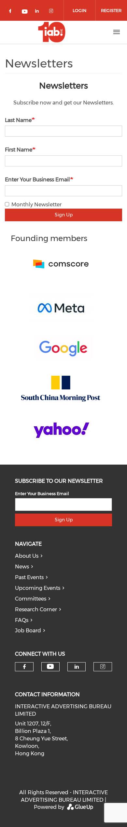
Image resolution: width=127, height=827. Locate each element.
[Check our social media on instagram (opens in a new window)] (52, 12)
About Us (26, 556)
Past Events (29, 577)
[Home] (52, 32)
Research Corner (36, 609)
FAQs (21, 620)
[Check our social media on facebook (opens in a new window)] (11, 12)
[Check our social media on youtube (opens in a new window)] (25, 12)
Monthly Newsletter (36, 204)
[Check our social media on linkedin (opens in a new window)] (39, 12)
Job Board (28, 630)
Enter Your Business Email (37, 179)
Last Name (18, 120)
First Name (18, 150)
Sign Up (64, 215)
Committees (30, 599)
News (22, 567)
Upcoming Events (37, 588)
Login (79, 10)
